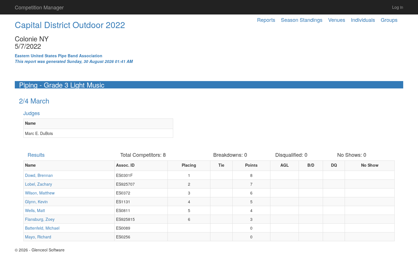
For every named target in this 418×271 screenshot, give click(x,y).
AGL (284, 165)
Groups (389, 19)
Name (30, 123)
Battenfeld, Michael (42, 228)
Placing (189, 165)
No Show (369, 165)
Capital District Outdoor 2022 (70, 24)
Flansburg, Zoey (40, 219)
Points (251, 165)
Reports (266, 19)
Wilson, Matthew (40, 193)
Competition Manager (39, 7)
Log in (397, 7)
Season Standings (301, 19)
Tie (221, 165)
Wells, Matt (35, 210)
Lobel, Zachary (38, 184)
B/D (310, 165)
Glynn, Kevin (36, 201)
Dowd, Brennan (39, 175)
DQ (334, 165)
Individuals (363, 19)
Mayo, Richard (38, 237)
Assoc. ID (125, 165)
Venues (336, 19)
